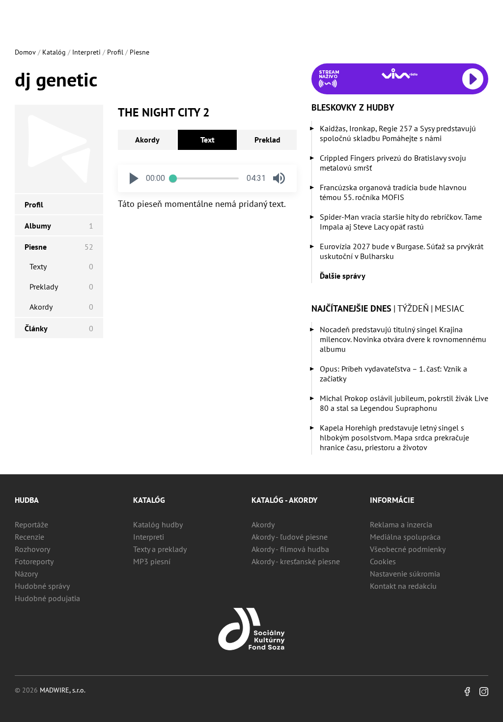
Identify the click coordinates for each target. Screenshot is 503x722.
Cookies (383, 561)
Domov (25, 52)
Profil (115, 52)
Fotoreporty (34, 561)
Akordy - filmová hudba (290, 549)
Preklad (267, 139)
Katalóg (54, 52)
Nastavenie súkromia (405, 573)
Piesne (139, 52)
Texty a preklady (160, 549)
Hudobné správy (42, 586)
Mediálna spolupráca (405, 537)
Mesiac (449, 308)
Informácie (392, 500)
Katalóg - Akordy (284, 500)
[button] (134, 178)
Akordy (147, 139)
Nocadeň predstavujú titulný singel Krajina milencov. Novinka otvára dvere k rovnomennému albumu (403, 339)
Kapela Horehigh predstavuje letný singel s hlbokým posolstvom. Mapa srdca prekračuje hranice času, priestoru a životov (394, 437)
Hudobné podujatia (47, 598)
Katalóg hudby (158, 524)
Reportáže (31, 524)
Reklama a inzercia (401, 524)
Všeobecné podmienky (408, 549)
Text (207, 139)
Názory (26, 573)
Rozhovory (32, 549)
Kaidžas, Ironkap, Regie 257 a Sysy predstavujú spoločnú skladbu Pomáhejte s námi (398, 133)
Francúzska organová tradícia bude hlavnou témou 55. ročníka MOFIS (393, 192)
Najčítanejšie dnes (351, 308)
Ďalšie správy (342, 276)
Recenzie (29, 537)
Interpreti (86, 52)
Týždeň (413, 308)
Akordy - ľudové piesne (290, 537)
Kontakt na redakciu (403, 586)
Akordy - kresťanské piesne (296, 561)
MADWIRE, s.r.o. (62, 690)
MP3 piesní (151, 561)
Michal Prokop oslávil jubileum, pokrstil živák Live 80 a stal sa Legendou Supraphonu (404, 403)
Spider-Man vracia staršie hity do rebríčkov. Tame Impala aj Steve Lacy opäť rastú (401, 221)
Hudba (27, 500)
